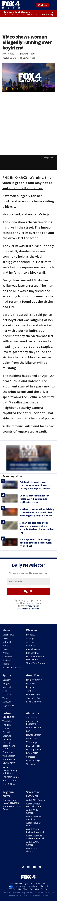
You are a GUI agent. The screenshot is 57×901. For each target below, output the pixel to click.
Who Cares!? (8, 755)
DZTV (5, 766)
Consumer (7, 656)
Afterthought (8, 759)
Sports (6, 675)
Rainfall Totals (33, 649)
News (32, 54)
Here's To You (9, 780)
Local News (8, 634)
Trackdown (7, 752)
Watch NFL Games (35, 800)
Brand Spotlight (33, 760)
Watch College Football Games (34, 805)
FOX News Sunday (11, 667)
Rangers (6, 683)
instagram (28, 867)
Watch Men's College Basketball (35, 830)
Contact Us (31, 717)
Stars (4, 690)
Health (5, 663)
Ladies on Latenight (7, 741)
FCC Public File (33, 745)
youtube (34, 867)
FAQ (28, 731)
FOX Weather (32, 652)
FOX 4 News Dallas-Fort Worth (15, 54)
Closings (30, 638)
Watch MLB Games (32, 811)
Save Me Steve (33, 701)
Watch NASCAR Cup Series (33, 818)
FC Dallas (7, 694)
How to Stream (33, 734)
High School (8, 705)
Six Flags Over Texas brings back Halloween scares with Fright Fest (35, 542)
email (40, 867)
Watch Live (42, 5)
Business (6, 660)
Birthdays (30, 683)
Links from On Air (34, 679)
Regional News (8, 793)
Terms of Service (30, 608)
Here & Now (8, 784)
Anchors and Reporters (32, 722)
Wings (5, 698)
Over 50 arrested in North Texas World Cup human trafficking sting (34, 498)
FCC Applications (34, 749)
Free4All (6, 732)
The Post (6, 728)
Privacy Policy (32, 605)
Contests (30, 756)
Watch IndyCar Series (33, 824)
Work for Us (32, 738)
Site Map (30, 764)
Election (6, 649)
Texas (5, 638)
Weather (32, 630)
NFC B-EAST (8, 763)
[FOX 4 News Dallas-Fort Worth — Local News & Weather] (11, 5)
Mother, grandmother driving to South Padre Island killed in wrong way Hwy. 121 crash (36, 512)
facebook (17, 867)
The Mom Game (10, 776)
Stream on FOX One (33, 793)
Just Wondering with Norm (9, 772)
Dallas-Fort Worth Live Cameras (35, 658)
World (5, 645)
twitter (22, 867)
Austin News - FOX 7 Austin (11, 808)
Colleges (6, 701)
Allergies (30, 642)
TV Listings (31, 742)
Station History (33, 727)
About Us (32, 713)
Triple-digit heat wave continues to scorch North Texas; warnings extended (34, 485)
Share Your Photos (35, 663)
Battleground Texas (8, 747)
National (6, 642)
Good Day (33, 675)
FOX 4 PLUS (32, 753)
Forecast (30, 634)
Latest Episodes (8, 715)
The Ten (6, 724)
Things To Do (33, 698)
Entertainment (33, 694)
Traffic (29, 690)
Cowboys (7, 679)
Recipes (30, 687)
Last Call (6, 735)
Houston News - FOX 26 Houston (10, 801)
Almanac (30, 645)
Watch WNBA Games (33, 843)
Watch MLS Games (31, 850)
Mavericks (7, 687)
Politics (5, 652)
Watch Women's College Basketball (35, 837)
